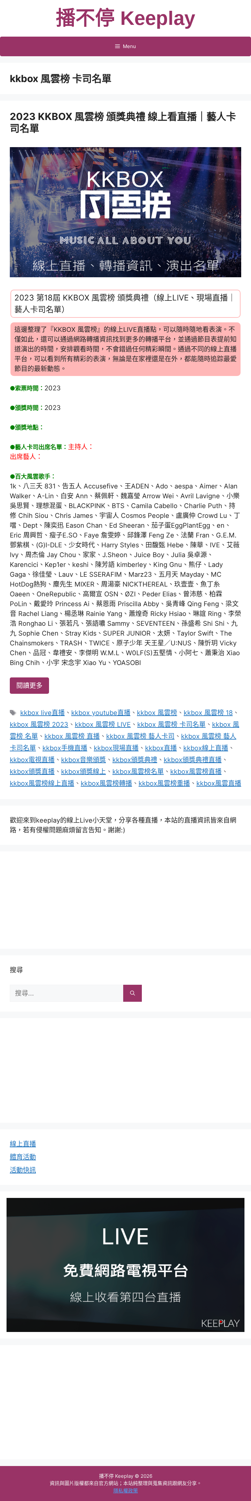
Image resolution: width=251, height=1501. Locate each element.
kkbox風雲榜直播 (196, 772)
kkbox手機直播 (64, 748)
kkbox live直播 (42, 713)
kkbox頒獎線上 (83, 772)
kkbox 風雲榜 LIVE (103, 724)
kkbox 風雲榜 (157, 713)
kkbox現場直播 (116, 748)
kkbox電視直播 (32, 760)
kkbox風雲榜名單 (138, 772)
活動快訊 (23, 1170)
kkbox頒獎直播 (32, 772)
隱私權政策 (125, 1491)
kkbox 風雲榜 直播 (72, 736)
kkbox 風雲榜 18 (208, 713)
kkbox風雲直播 (218, 783)
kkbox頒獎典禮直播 (193, 760)
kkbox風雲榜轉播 (106, 783)
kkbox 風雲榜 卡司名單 (171, 724)
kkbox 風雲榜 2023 (39, 724)
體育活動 (23, 1157)
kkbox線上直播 (205, 748)
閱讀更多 (29, 686)
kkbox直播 (161, 748)
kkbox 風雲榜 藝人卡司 (140, 736)
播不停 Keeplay (125, 18)
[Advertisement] (125, 899)
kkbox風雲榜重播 (164, 783)
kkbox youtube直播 (100, 713)
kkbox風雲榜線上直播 (42, 783)
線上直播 (23, 1144)
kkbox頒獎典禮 (134, 760)
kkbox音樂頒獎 (83, 760)
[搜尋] (132, 993)
